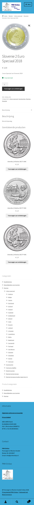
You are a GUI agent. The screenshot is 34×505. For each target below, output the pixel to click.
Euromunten (22, 99)
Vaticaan (10, 362)
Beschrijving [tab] (6, 110)
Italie (9, 322)
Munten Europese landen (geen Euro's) (17, 377)
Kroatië (10, 325)
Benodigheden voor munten (12, 285)
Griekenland (11, 316)
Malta (10, 337)
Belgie (10, 297)
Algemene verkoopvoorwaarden (12, 413)
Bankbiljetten (8, 282)
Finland (10, 309)
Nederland (11, 340)
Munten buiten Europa (12, 374)
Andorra (10, 294)
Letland (10, 328)
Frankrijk (10, 312)
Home (5, 16)
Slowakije (11, 355)
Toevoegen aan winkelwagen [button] (17, 169)
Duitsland (11, 303)
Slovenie (26, 16)
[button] (29, 25)
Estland (10, 306)
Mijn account (5, 502)
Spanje (10, 358)
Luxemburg (11, 334)
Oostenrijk (11, 343)
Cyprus (10, 300)
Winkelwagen (26, 500)
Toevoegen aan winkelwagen (13, 89)
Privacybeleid (6, 417)
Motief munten (10, 371)
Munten (11, 16)
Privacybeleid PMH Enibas (10, 492)
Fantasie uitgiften (11, 368)
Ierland (10, 319)
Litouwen (11, 331)
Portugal (10, 346)
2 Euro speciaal (18, 16)
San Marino (11, 349)
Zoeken (17, 502)
